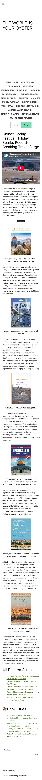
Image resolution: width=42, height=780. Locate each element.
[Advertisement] (21, 57)
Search (26, 125)
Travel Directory (8, 771)
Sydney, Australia (10, 102)
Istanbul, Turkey (8, 98)
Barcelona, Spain (10, 94)
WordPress (23, 776)
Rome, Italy (28, 86)
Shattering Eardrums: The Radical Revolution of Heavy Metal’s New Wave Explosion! (22, 718)
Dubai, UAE (22, 90)
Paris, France (12, 82)
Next (36, 754)
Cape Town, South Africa (27, 106)
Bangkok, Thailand (30, 94)
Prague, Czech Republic (21, 118)
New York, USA (28, 82)
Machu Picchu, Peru (10, 114)
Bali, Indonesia (7, 90)
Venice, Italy (7, 106)
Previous (7, 750)
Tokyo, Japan (14, 86)
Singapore (35, 98)
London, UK (35, 90)
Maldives (23, 98)
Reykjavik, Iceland (31, 114)
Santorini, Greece (30, 102)
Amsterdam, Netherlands (20, 110)
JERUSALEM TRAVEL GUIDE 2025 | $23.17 (21, 408)
